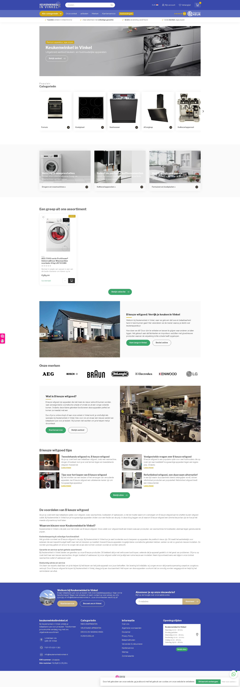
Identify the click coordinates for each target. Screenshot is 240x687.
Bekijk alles (118, 495)
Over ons (125, 624)
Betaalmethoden (128, 640)
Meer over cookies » (229, 682)
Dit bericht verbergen (208, 682)
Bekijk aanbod (78, 430)
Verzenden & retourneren (132, 644)
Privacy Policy (127, 636)
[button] (234, 674)
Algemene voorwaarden (131, 628)
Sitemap (125, 652)
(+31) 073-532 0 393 (52, 647)
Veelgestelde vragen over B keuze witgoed (168, 456)
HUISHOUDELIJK (87, 636)
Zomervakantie (128, 656)
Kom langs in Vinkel (138, 343)
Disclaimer (126, 632)
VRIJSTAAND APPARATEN (91, 628)
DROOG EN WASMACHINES (92, 632)
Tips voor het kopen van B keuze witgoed (84, 474)
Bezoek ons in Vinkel (92, 603)
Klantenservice (108, 13)
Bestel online (162, 343)
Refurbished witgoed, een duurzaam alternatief (171, 474)
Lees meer (66, 468)
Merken (95, 13)
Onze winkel (71, 13)
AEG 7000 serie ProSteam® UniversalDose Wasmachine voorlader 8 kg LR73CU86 (54, 260)
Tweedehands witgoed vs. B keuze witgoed (85, 456)
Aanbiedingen (126, 13)
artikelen (84, 13)
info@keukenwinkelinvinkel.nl (56, 655)
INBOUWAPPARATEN (89, 624)
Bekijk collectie (119, 292)
